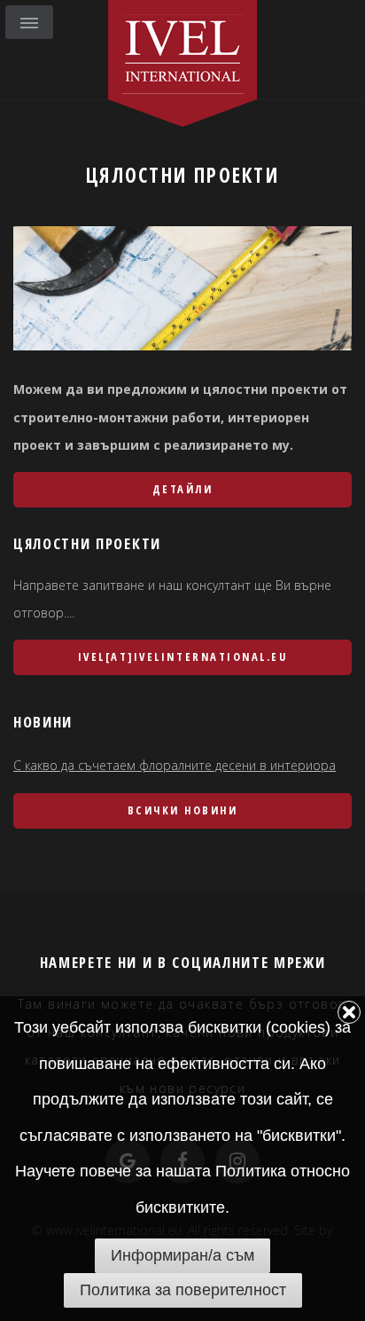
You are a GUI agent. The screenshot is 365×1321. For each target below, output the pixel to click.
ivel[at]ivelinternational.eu (183, 656)
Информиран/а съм (182, 1255)
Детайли (183, 489)
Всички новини (183, 810)
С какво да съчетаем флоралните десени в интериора (174, 765)
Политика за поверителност (183, 1290)
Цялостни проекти (182, 175)
